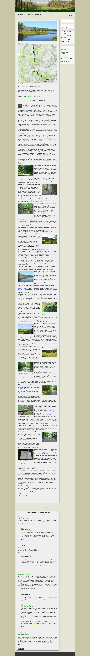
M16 (71, 38)
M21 (62, 41)
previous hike (48, 123)
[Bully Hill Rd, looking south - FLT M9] (49, 441)
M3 (66, 34)
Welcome (47, 11)
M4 (68, 34)
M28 (69, 41)
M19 (68, 40)
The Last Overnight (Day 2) (67, 61)
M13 (62, 38)
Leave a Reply (20, 648)
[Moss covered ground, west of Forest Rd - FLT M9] (25, 414)
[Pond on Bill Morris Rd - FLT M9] (25, 280)
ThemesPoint (51, 654)
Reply (20, 524)
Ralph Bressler (23, 517)
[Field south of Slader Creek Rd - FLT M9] (25, 333)
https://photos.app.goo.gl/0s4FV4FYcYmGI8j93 (31, 96)
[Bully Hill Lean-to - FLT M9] (25, 213)
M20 (71, 40)
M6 (72, 34)
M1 (62, 34)
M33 (65, 43)
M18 (65, 40)
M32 (63, 43)
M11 (70, 36)
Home (42, 11)
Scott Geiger (45, 2)
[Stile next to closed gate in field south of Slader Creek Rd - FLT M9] (49, 311)
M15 (68, 38)
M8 (63, 35)
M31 (62, 43)
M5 (70, 34)
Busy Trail (63, 56)
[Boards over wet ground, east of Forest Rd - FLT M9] (49, 194)
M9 (27, 86)
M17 (62, 40)
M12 (72, 35)
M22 (64, 41)
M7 (62, 35)
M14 (65, 37)
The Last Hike (64, 49)
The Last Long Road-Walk (66, 58)
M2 (64, 34)
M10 (68, 36)
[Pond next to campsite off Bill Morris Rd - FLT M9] (49, 356)
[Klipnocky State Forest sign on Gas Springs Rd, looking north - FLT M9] (49, 394)
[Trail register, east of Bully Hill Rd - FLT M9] (25, 458)
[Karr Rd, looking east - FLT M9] (25, 175)
